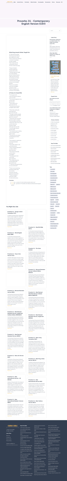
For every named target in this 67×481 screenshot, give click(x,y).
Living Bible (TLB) (37, 443)
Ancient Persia (53, 139)
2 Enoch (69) (52, 171)
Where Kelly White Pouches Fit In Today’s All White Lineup (55, 54)
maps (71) (52, 208)
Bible (15, 2)
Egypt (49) (52, 199)
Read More (10, 226)
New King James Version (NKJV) (40, 474)
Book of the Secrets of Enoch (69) (55, 193)
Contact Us (8, 437)
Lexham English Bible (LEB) (39, 441)
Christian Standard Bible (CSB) (26, 445)
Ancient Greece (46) (53, 175)
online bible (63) (53, 212)
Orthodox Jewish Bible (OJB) (53, 448)
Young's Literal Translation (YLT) (54, 472)
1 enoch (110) (53, 169)
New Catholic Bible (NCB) (39, 461)
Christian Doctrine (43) (54, 195)
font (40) (57, 199)
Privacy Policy (9, 440)
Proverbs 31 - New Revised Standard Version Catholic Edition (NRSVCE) (35, 294)
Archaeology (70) (53, 182)
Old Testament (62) (53, 210)
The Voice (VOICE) (51, 459)
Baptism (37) (52, 184)
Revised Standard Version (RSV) (54, 452)
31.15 (12, 182)
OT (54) (58, 212)
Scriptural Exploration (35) (54, 223)
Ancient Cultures (54, 126)
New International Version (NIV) (40, 472)
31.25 (12, 183)
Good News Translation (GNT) (26, 475)
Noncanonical (47, 2)
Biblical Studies (34, 2)
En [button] (61, 2)
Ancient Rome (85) (53, 180)
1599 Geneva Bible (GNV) (55, 145)
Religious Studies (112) (54, 217)
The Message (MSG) (52, 457)
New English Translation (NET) (40, 464)
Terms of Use (8, 438)
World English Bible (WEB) (53, 466)
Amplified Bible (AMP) (55, 153)
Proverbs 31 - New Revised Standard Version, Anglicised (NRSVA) (36, 316)
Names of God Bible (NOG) (39, 450)
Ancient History (20, 2)
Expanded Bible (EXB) (24, 471)
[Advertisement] (33, 11)
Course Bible (11, 429)
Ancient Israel (53, 135)
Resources (58, 2)
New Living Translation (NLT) (53, 427)
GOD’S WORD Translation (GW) (26, 473)
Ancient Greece (54, 132)
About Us (8, 435)
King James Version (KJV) (39, 440)
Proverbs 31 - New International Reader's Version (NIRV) (15, 401)
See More (52, 92)
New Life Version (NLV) (52, 425)
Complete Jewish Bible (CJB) (25, 449)
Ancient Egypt (53, 130)
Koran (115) (57, 206)
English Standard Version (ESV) (26, 463)
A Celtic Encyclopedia (55, 122)
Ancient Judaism (54, 137)
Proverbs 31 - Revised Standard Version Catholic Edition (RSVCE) (36, 271)
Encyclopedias (41, 2)
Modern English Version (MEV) (40, 445)
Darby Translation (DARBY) (25, 454)
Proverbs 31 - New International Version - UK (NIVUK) (14, 378)
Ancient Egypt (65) (53, 173)
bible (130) (58, 184)
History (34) (52, 204)
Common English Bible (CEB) (25, 447)
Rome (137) (52, 221)
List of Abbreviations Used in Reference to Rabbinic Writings (55, 109)
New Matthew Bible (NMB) (53, 429)
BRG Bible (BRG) (54, 161)
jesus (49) (52, 206)
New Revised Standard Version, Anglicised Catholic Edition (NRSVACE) (54, 442)
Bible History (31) (53, 186)
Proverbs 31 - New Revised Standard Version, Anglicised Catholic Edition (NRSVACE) (15, 313)
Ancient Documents (54, 128)
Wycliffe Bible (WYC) (52, 471)
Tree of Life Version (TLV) (53, 461)
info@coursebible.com (10, 443)
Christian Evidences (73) (54, 197)
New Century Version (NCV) (39, 463)
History (53, 2)
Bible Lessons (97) (53, 188)
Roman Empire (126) (53, 219)
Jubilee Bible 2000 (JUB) (39, 438)
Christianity (27, 2)
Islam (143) (57, 204)
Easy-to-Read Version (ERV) (25, 462)
